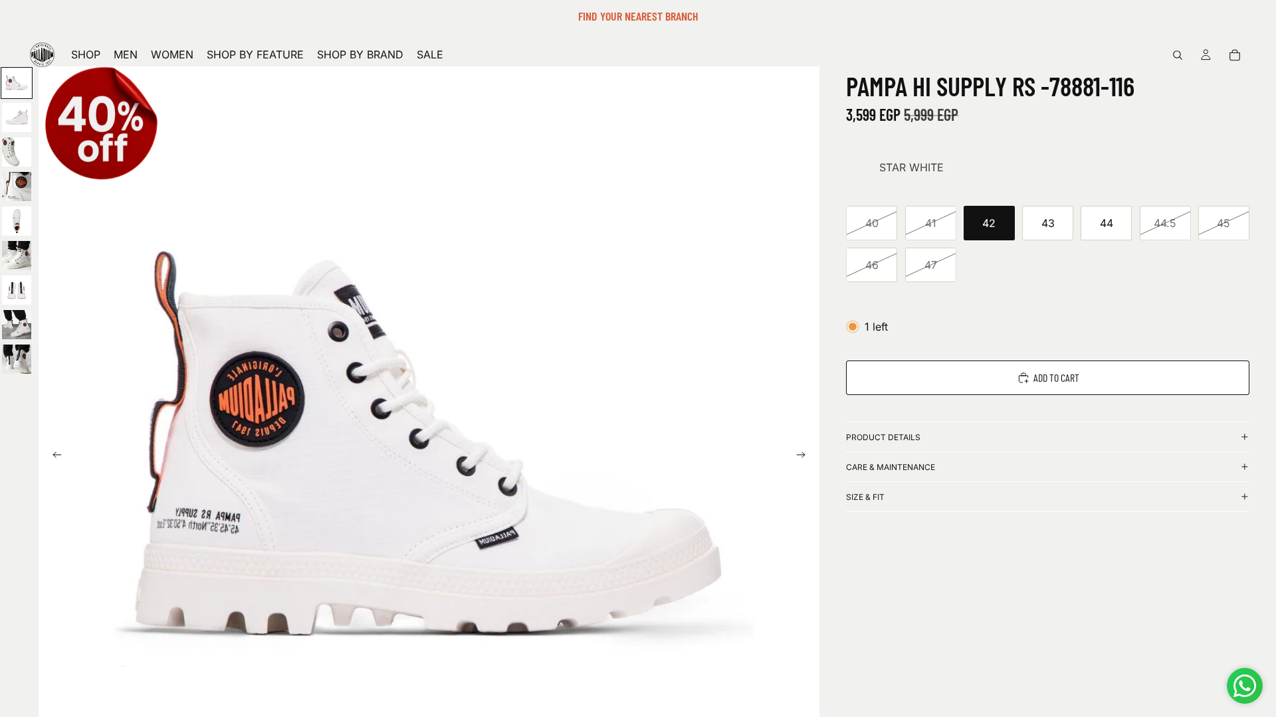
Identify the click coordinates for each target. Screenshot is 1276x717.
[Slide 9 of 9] (16, 359)
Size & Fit (865, 497)
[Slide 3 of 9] (16, 152)
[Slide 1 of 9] (16, 83)
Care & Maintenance (890, 467)
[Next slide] (804, 456)
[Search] (1177, 55)
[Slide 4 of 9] (16, 186)
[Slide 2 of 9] (16, 117)
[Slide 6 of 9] (16, 255)
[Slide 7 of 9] (16, 290)
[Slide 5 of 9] (16, 221)
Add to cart (1056, 377)
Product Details (883, 437)
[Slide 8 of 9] (16, 324)
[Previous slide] (53, 456)
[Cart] (1234, 55)
